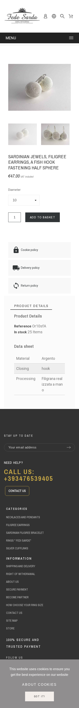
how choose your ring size (24, 605)
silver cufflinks (17, 548)
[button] (17, 491)
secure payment (17, 589)
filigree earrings (18, 525)
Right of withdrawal (20, 574)
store (10, 628)
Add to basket (42, 217)
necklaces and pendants (23, 517)
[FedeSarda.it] (22, 16)
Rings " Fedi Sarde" (18, 540)
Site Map (12, 620)
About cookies (39, 684)
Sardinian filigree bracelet (25, 533)
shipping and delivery (20, 566)
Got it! (39, 696)
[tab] (31, 306)
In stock (20, 332)
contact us (14, 613)
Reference (23, 326)
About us (12, 582)
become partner (17, 597)
